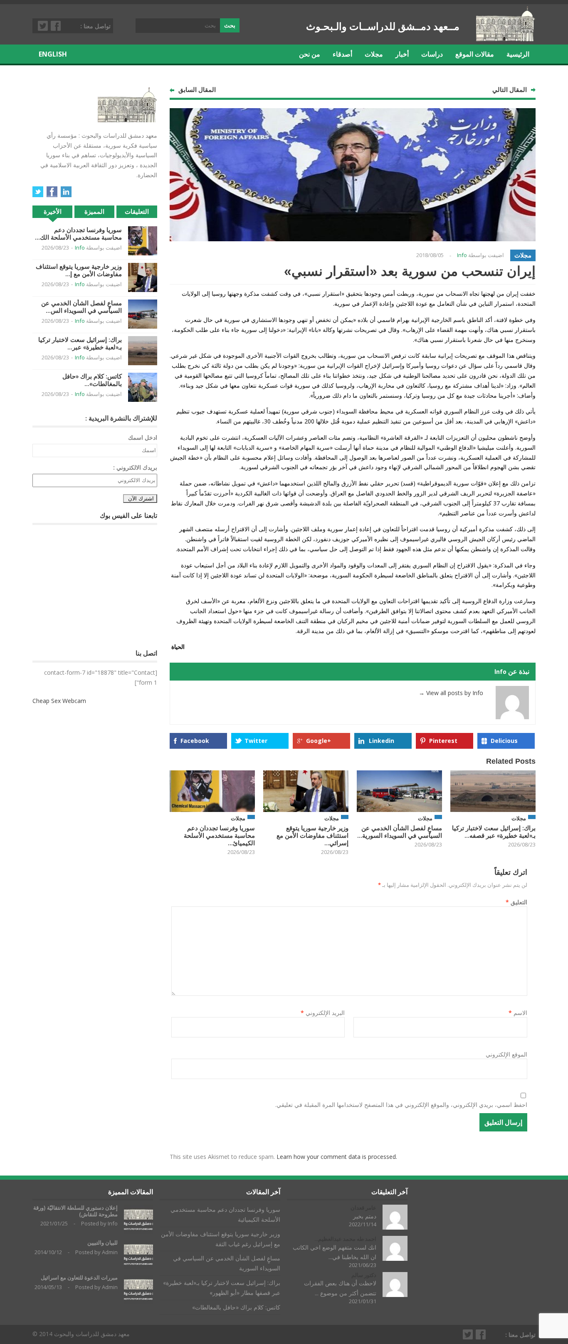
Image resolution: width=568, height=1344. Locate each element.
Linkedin (381, 741)
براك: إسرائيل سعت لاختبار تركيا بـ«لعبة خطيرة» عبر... (80, 343)
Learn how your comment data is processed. (337, 1157)
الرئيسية (517, 54)
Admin (110, 1252)
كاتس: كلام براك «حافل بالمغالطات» (236, 1307)
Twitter (43, 25)
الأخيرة (53, 211)
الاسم (518, 1013)
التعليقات (137, 211)
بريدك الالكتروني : (135, 467)
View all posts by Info (451, 693)
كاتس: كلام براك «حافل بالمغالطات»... (92, 380)
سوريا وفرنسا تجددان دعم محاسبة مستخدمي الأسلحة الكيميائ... (219, 835)
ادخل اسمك (142, 437)
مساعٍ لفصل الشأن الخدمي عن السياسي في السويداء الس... (81, 306)
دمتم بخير (364, 1216)
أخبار (402, 54)
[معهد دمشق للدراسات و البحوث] (506, 37)
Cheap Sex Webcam (59, 701)
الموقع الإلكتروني (506, 1054)
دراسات (432, 54)
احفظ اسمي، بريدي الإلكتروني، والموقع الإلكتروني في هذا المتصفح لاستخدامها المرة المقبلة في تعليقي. (401, 1105)
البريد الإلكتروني (323, 1013)
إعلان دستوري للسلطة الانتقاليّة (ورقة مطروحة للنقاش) (75, 1211)
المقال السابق (197, 90)
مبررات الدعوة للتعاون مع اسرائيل (79, 1277)
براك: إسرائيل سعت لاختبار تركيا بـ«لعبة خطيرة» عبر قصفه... (494, 831)
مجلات (374, 54)
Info (462, 255)
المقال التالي (509, 90)
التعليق (516, 902)
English (53, 54)
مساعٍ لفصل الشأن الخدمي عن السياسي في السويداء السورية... (399, 831)
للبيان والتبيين (102, 1242)
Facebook (56, 25)
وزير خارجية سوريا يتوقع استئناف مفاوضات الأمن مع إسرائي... (312, 835)
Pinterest (443, 741)
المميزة (94, 211)
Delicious (504, 741)
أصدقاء (342, 54)
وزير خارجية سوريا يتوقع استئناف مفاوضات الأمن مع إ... (79, 270)
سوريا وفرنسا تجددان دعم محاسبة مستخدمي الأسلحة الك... (78, 233)
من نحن (309, 54)
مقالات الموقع (474, 54)
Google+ (318, 741)
